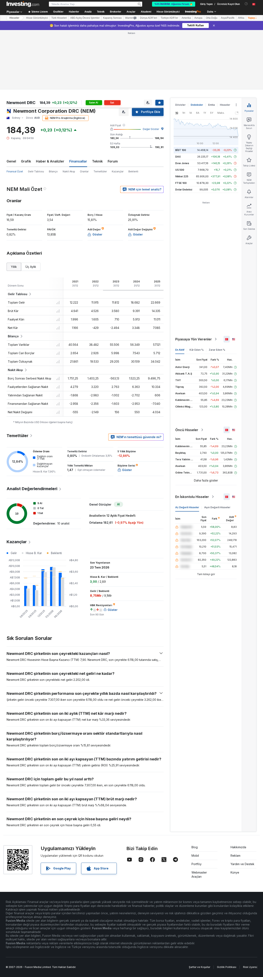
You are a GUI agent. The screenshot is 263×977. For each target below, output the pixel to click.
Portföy (196, 864)
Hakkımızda (238, 847)
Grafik (26, 161)
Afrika (241, 17)
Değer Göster (151, 129)
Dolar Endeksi (183, 189)
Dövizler (180, 104)
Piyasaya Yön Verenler (193, 339)
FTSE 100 (181, 182)
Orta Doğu (211, 17)
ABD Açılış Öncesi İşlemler (85, 17)
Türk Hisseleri (59, 17)
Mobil (195, 855)
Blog (194, 847)
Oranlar (84, 171)
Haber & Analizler (50, 161)
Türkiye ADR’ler (169, 17)
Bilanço (53, 171)
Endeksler (197, 104)
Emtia (211, 104)
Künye (235, 872)
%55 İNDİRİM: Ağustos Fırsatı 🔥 (174, 4)
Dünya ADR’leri (148, 17)
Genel (11, 161)
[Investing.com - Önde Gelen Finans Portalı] (23, 4)
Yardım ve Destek (242, 864)
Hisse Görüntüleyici (168, 11)
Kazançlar (117, 171)
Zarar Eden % (217, 349)
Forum (113, 161)
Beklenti (133, 171)
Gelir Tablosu (36, 171)
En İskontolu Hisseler (192, 497)
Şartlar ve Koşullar (199, 967)
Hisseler (14, 17)
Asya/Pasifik (227, 17)
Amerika (186, 17)
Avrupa (198, 17)
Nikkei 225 (181, 176)
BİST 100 (180, 150)
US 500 (179, 169)
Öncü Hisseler (186, 430)
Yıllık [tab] (14, 266)
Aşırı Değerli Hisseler (217, 507)
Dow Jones (182, 163)
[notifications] (246, 4)
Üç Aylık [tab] (30, 266)
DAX (178, 156)
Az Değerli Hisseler (187, 507)
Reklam (235, 855)
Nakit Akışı (69, 171)
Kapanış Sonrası (112, 17)
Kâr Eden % (196, 349)
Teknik (97, 161)
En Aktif (179, 349)
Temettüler (100, 171)
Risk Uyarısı (250, 967)
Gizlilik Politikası (226, 967)
